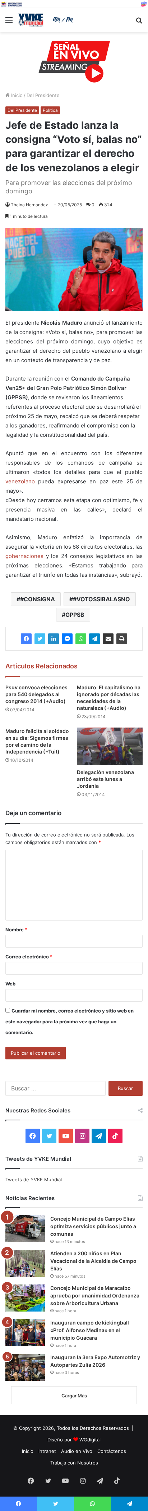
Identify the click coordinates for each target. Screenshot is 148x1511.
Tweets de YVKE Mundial (33, 1179)
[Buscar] (139, 22)
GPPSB (74, 614)
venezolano (20, 481)
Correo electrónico (28, 956)
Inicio (16, 95)
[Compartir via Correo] (108, 638)
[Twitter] (39, 638)
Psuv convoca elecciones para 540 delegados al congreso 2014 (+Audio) (36, 694)
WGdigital (90, 1439)
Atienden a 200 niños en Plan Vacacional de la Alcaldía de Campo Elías (93, 1260)
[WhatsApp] (80, 638)
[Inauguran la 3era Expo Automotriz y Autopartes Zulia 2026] (25, 1367)
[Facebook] (26, 638)
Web (10, 984)
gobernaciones (24, 556)
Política (50, 110)
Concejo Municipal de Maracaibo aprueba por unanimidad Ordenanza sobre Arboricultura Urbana (94, 1295)
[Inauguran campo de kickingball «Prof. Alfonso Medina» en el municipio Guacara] (25, 1332)
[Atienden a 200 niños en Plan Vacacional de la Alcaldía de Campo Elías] (25, 1263)
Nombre (16, 929)
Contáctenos (111, 1451)
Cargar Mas (74, 1395)
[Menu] (9, 22)
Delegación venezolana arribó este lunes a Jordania (105, 779)
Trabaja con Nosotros (74, 1463)
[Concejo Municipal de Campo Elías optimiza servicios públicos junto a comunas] (25, 1228)
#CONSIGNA (37, 599)
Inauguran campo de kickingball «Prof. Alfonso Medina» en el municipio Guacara (89, 1330)
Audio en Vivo (76, 1451)
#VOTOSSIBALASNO (101, 599)
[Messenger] (67, 638)
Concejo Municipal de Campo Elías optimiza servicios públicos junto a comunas (93, 1226)
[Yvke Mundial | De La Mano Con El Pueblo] (46, 20)
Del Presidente (43, 95)
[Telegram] (94, 638)
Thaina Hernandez (29, 204)
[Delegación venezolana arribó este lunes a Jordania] (110, 746)
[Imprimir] (121, 638)
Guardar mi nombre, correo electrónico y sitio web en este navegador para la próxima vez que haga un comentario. (69, 1021)
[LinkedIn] (53, 638)
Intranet (47, 1451)
